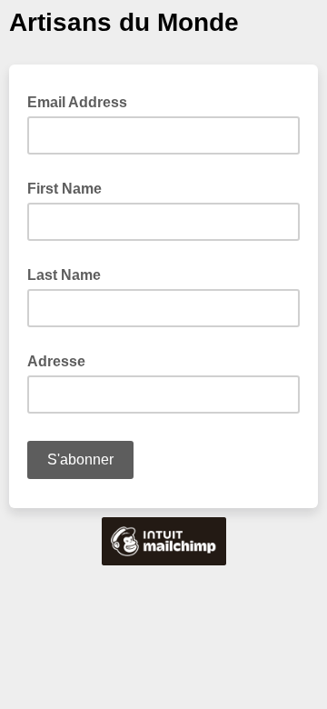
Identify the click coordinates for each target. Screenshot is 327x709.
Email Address (82, 101)
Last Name (64, 275)
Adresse (56, 361)
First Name (64, 188)
